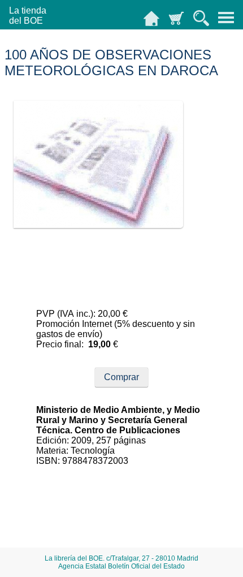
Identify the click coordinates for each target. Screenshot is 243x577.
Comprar (121, 377)
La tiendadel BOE (27, 15)
